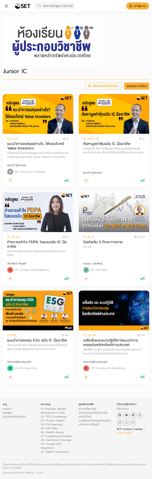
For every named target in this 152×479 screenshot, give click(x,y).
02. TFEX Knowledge (54, 417)
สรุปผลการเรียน (137, 86)
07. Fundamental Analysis (56, 436)
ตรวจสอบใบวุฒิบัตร (14, 417)
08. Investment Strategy (56, 440)
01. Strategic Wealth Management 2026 (53, 411)
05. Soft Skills (49, 428)
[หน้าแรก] (22, 6)
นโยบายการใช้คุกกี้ (89, 424)
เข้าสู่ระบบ (139, 6)
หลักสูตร (8, 413)
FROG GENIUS (25, 472)
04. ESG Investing (52, 424)
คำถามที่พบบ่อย (87, 409)
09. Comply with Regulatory (51, 446)
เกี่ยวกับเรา (123, 409)
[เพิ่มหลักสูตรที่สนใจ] (10, 180)
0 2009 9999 (131, 431)
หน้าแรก (7, 409)
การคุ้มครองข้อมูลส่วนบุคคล (95, 421)
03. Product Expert (53, 421)
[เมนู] (6, 6)
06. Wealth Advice (52, 432)
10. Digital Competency (55, 452)
